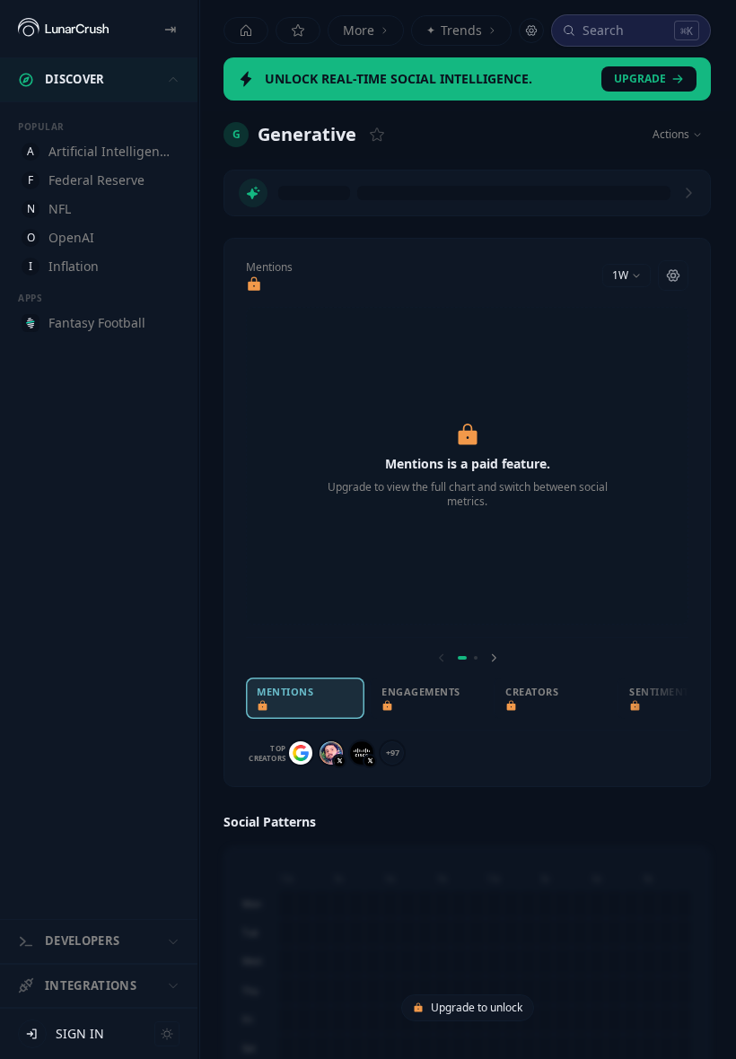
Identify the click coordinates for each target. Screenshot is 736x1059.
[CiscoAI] (361, 753)
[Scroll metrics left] (442, 658)
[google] (300, 753)
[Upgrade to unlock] (254, 284)
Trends (454, 30)
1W (620, 275)
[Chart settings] (673, 275)
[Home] (245, 30)
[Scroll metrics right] (494, 658)
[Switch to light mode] (167, 1033)
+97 (392, 752)
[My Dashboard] (298, 30)
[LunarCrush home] (63, 28)
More (358, 30)
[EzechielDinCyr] (331, 753)
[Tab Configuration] (531, 30)
